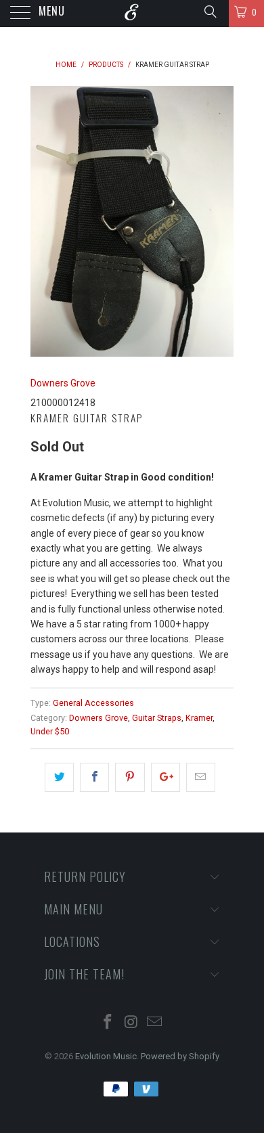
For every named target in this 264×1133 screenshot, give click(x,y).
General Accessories (93, 703)
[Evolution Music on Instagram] (131, 1023)
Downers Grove (62, 383)
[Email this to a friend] (200, 777)
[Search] (209, 11)
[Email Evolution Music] (155, 1023)
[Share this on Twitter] (59, 777)
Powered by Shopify (180, 1056)
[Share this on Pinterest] (129, 777)
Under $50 (49, 731)
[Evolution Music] (132, 13)
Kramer (199, 718)
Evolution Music (106, 1056)
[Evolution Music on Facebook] (107, 1023)
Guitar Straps (156, 718)
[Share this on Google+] (165, 777)
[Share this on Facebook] (94, 777)
